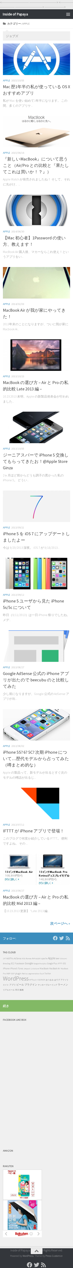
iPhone (6, 968)
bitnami (63, 958)
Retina (25, 973)
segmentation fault (36, 973)
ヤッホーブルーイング (47, 985)
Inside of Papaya (15, 14)
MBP (8, 973)
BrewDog (6, 963)
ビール (20, 984)
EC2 (12, 963)
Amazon (36, 958)
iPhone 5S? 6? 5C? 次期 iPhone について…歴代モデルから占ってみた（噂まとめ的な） (36, 758)
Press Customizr (54, 1256)
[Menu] (68, 14)
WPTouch (33, 980)
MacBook (44, 968)
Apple (6, 80)
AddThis (9, 958)
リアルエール (9, 990)
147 (4, 958)
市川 (17, 990)
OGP (13, 973)
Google (29, 963)
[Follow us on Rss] (67, 938)
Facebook (19, 963)
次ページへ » (60, 923)
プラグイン (31, 984)
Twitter (48, 973)
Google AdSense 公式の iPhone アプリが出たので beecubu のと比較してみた (36, 680)
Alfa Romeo (27, 958)
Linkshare (35, 968)
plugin (18, 973)
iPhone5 (13, 968)
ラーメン (63, 984)
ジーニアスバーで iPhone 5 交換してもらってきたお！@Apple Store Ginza (36, 461)
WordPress (16, 978)
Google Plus (52, 963)
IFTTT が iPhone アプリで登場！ (33, 831)
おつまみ (50, 980)
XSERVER (41, 980)
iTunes (20, 968)
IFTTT (60, 963)
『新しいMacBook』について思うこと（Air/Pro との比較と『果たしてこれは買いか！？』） (36, 165)
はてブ (57, 980)
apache (44, 958)
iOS (64, 963)
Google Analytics (40, 963)
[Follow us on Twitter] (61, 938)
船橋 (22, 990)
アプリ (12, 984)
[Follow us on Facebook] (55, 938)
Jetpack (27, 968)
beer (58, 958)
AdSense (17, 958)
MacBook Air (54, 968)
